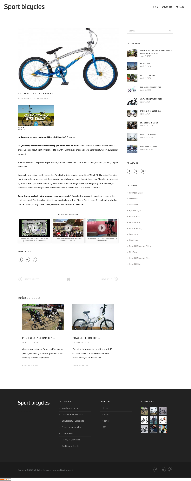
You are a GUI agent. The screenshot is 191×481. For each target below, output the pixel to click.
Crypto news (67, 433)
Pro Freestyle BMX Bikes (38, 337)
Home (155, 7)
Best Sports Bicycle (70, 446)
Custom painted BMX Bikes (151, 99)
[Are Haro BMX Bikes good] (153, 420)
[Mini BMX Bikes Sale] (153, 429)
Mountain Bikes (136, 192)
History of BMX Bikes (71, 439)
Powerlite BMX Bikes (86, 337)
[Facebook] (20, 259)
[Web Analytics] (5, 479)
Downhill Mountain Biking (140, 246)
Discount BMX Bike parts (72, 414)
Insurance (133, 234)
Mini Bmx (133, 252)
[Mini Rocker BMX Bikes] (144, 429)
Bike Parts (133, 240)
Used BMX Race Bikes (148, 146)
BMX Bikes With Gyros (149, 123)
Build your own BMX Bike (150, 87)
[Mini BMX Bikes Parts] (163, 429)
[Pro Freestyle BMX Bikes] (43, 317)
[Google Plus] (34, 259)
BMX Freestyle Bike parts (73, 420)
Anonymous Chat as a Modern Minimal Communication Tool (156, 52)
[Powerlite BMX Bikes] (93, 317)
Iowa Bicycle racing (70, 408)
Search (182, 7)
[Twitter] (27, 259)
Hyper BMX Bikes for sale (150, 111)
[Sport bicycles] (24, 5)
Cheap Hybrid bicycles (71, 427)
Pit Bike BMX (145, 63)
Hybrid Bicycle (135, 210)
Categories (167, 7)
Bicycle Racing (135, 228)
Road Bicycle (134, 222)
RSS (104, 427)
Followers (133, 198)
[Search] (170, 31)
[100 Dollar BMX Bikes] (144, 420)
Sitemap (106, 420)
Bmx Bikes (44, 98)
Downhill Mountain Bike (139, 258)
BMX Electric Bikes (148, 75)
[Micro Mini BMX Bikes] (163, 420)
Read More (28, 365)
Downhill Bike (135, 264)
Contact (106, 414)
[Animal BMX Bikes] (163, 411)
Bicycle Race (134, 216)
